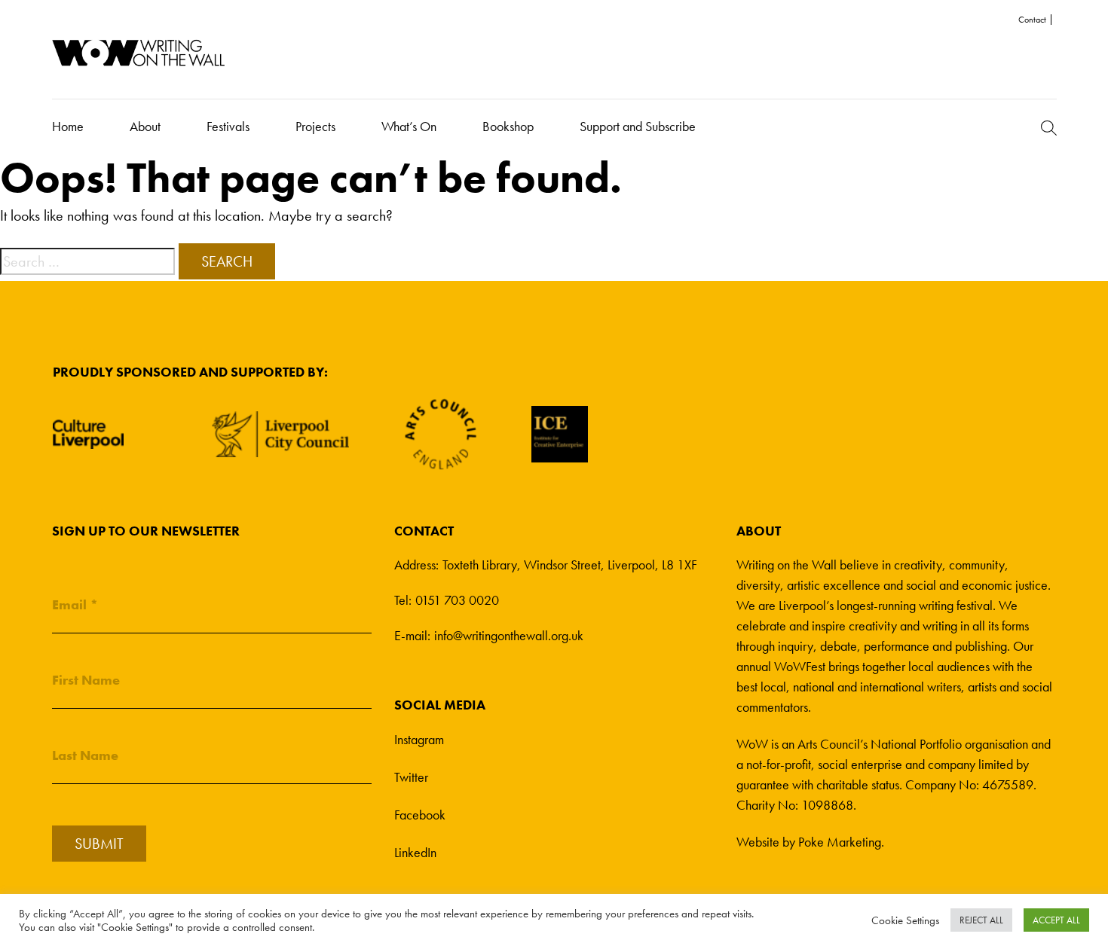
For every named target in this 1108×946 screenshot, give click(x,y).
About (145, 126)
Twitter (411, 777)
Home (68, 126)
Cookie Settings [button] (905, 920)
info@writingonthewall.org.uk (508, 635)
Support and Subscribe (638, 126)
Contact (1032, 20)
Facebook (419, 814)
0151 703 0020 (457, 600)
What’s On (408, 126)
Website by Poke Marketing (808, 841)
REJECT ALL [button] (981, 920)
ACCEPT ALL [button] (1056, 920)
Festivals (228, 126)
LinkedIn (415, 852)
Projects (315, 126)
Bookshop (508, 126)
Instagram (419, 739)
